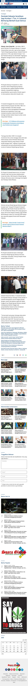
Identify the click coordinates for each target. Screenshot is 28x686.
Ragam (14, 677)
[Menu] (2, 4)
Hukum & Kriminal (13, 674)
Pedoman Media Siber (19, 679)
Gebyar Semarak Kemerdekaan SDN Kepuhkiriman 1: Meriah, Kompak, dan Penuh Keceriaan (15, 542)
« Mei (2, 654)
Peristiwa (14, 675)
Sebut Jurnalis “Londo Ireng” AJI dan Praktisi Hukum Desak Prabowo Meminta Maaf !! (12, 337)
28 (17, 651)
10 (3, 647)
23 (25, 649)
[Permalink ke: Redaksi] (2, 23)
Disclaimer (13, 680)
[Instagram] (11, 669)
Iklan (18, 677)
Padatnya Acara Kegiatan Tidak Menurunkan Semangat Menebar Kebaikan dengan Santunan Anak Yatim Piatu (15, 577)
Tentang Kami (5, 679)
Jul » (26, 654)
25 (6, 651)
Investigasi (3, 13)
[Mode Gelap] (24, 4)
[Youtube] (14, 669)
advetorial (24, 677)
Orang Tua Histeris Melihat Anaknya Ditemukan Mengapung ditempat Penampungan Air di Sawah (13, 516)
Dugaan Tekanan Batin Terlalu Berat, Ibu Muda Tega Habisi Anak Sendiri (14, 527)
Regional (8, 675)
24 (3, 651)
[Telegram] (22, 670)
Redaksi (5, 23)
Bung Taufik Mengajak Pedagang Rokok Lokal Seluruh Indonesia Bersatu (14, 521)
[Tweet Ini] (17, 355)
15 (21, 647)
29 (21, 651)
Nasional (22, 674)
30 (25, 651)
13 (14, 647)
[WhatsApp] (17, 669)
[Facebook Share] (14, 355)
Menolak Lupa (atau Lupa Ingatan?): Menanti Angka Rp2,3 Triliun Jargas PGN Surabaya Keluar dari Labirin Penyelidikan (13, 329)
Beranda (5, 674)
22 (21, 649)
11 (6, 647)
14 (17, 647)
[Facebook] (6, 669)
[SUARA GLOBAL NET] (8, 4)
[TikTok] (19, 670)
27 (14, 651)
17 (3, 649)
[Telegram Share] (23, 355)
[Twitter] (9, 669)
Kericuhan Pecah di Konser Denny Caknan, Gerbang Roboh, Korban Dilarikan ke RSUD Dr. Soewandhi (14, 349)
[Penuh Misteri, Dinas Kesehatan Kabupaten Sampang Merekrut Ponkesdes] (7, 392)
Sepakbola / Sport (6, 677)
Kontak (3, 680)
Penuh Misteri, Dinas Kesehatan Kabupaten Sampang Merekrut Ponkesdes (12, 345)
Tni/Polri (20, 675)
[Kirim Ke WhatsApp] (26, 355)
